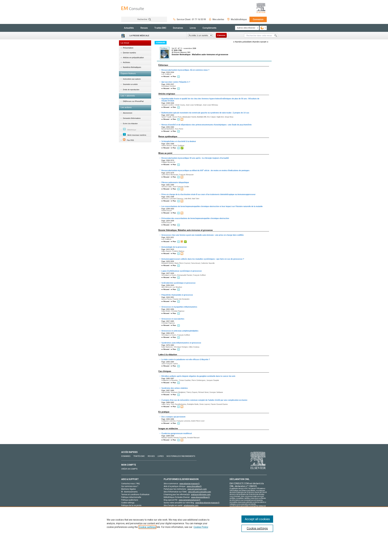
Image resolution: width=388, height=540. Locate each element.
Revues (144, 28)
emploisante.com (191, 505)
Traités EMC (160, 28)
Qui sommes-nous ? (129, 486)
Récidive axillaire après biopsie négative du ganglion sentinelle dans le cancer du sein (198, 376)
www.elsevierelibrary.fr (200, 497)
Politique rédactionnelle (131, 497)
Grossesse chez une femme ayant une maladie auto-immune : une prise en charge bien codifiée (202, 235)
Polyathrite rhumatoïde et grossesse (177, 295)
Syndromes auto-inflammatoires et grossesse (181, 342)
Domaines (178, 28)
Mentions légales (128, 489)
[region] (194, 523)
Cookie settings (147, 527)
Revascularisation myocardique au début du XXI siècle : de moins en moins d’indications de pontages (205, 170)
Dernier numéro (129, 53)
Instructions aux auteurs (132, 79)
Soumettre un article (130, 84)
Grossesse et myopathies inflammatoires (179, 307)
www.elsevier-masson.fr (189, 484)
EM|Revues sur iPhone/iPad (133, 101)
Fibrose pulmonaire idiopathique (175, 182)
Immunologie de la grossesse (174, 247)
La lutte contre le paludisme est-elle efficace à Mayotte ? (185, 359)
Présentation (128, 48)
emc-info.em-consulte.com (199, 492)
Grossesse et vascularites (172, 319)
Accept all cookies (257, 519)
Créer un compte (129, 469)
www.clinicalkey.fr (194, 486)
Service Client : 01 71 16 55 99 (191, 19)
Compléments (209, 28)
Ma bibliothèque (239, 19)
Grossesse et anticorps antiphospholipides (179, 330)
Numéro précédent (243, 42)
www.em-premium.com (197, 489)
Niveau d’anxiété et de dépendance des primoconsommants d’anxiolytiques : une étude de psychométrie (206, 124)
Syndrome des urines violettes (174, 388)
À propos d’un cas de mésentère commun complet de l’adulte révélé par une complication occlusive (204, 400)
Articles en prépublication (133, 58)
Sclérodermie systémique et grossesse (178, 283)
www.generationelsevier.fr (189, 500)
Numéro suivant (259, 42)
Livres (193, 28)
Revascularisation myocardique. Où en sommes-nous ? (185, 70)
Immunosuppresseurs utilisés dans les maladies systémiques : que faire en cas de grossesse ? (202, 259)
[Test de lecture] (182, 241)
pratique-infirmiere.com (201, 494)
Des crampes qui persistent (173, 416)
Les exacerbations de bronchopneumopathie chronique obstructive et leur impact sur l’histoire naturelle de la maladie (212, 206)
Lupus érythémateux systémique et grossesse (181, 271)
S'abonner (221, 35)
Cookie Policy (201, 527)
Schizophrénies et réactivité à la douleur (178, 141)
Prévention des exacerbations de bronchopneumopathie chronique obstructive (195, 218)
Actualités (129, 28)
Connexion (258, 19)
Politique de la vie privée (131, 505)
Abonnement (127, 113)
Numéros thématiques (132, 67)
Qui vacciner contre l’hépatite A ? (175, 82)
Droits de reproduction (131, 89)
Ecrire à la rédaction (130, 123)
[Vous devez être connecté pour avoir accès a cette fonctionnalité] (179, 76)
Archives (126, 62)
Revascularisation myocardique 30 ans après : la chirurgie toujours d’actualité (195, 158)
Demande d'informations (132, 118)
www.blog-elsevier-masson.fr (207, 503)
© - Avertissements (129, 492)
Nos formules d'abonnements (181, 456)
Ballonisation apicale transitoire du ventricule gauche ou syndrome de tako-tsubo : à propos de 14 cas (205, 112)
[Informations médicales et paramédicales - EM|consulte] (132, 8)
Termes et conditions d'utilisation (135, 494)
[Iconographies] (182, 119)
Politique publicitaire (129, 500)
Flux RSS (130, 140)
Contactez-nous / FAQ (130, 484)
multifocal (176, 433)
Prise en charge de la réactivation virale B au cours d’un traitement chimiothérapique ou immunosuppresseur (208, 194)
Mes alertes (218, 19)
